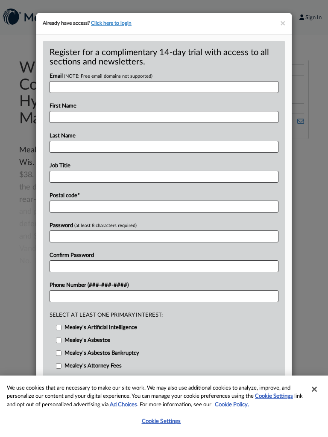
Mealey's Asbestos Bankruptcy (101, 353)
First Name (63, 106)
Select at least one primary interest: (106, 315)
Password (93, 225)
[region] (164, 406)
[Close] (314, 389)
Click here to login (111, 23)
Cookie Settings (274, 396)
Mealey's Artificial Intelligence (100, 327)
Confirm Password (72, 255)
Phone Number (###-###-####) (89, 285)
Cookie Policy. (232, 405)
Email (101, 76)
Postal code (64, 195)
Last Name (63, 136)
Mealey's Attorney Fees (93, 366)
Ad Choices (123, 405)
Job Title (60, 166)
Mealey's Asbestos (87, 340)
